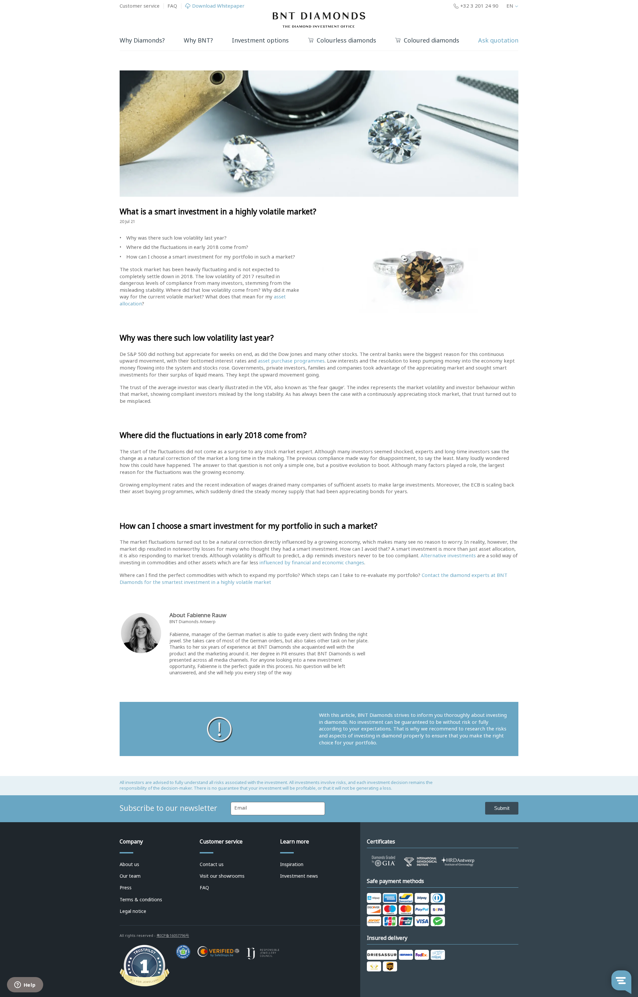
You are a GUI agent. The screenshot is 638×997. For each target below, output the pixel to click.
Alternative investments (448, 555)
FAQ (172, 6)
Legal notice (133, 911)
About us (129, 864)
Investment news (299, 876)
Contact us (212, 864)
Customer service (140, 6)
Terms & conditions (141, 899)
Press (126, 887)
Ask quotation (498, 40)
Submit (501, 808)
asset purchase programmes (291, 361)
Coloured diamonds (431, 41)
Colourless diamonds (346, 41)
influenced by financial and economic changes (312, 562)
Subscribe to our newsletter (168, 808)
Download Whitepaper (218, 6)
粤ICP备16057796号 (173, 935)
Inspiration (291, 864)
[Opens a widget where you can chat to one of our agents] (25, 985)
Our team (130, 876)
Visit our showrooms (222, 876)
